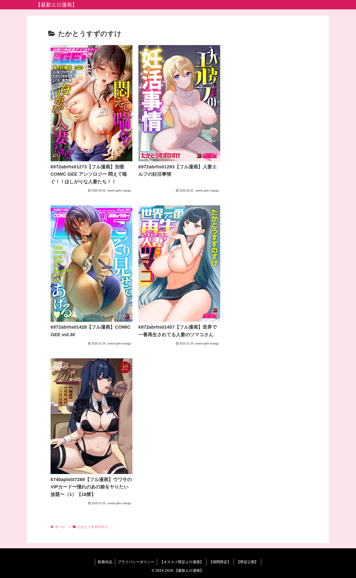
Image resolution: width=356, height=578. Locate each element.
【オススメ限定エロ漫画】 (182, 562)
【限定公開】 (247, 562)
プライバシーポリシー (136, 562)
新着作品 (105, 562)
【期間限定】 (220, 562)
